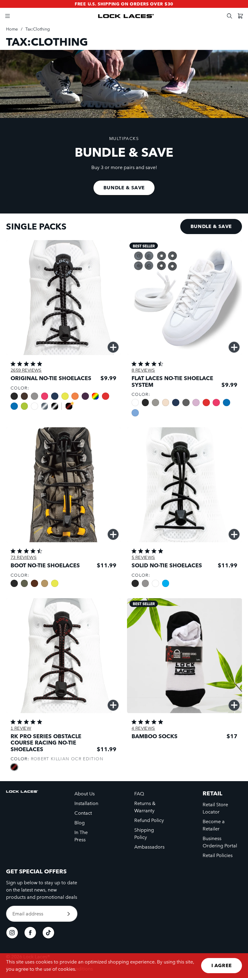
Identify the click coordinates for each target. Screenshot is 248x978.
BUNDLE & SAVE (211, 226)
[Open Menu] (7, 16)
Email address (27, 913)
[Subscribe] (68, 913)
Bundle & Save (124, 188)
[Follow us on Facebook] (30, 933)
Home (12, 29)
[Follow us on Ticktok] (48, 933)
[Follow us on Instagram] (12, 933)
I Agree (221, 965)
